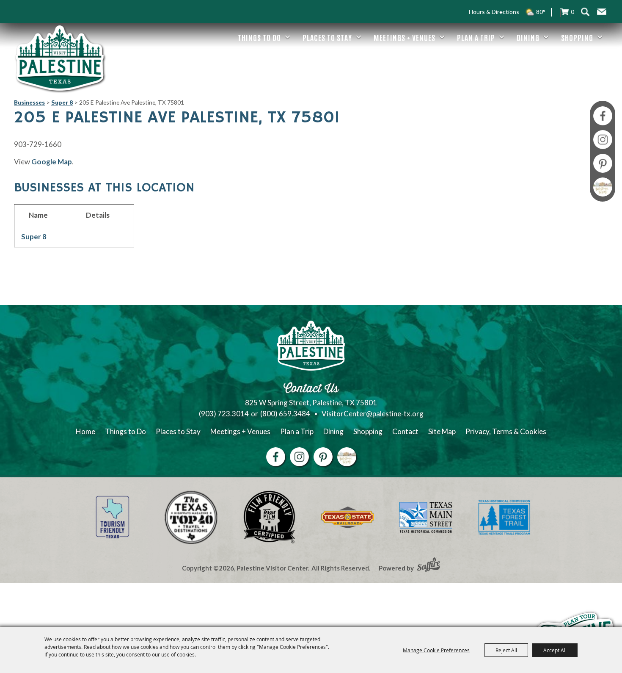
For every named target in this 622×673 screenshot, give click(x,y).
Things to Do (259, 37)
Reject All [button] (506, 650)
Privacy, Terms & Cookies (505, 431)
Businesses (29, 102)
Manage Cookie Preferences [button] (436, 650)
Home (85, 431)
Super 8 (62, 102)
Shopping (577, 37)
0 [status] (572, 11)
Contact (405, 431)
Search (585, 11)
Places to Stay (327, 37)
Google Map (51, 161)
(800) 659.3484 (285, 413)
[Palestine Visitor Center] (60, 58)
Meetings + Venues (404, 37)
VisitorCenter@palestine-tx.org (373, 413)
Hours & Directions (494, 11)
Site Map (442, 431)
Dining (528, 37)
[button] (601, 12)
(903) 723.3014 (224, 413)
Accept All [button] (555, 650)
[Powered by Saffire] (428, 565)
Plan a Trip (476, 37)
